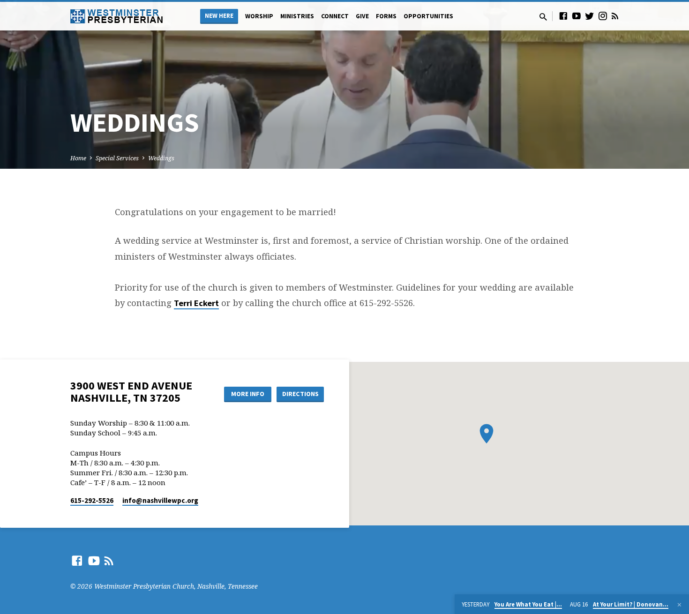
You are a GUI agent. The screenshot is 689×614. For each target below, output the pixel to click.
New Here (219, 16)
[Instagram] (603, 15)
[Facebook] (563, 15)
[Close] (679, 604)
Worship (259, 16)
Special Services (117, 158)
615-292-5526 (91, 500)
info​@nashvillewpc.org (160, 500)
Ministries (297, 16)
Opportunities (428, 16)
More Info (247, 393)
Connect (335, 16)
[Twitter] (589, 15)
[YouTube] (576, 15)
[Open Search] (543, 16)
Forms (386, 16)
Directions (300, 393)
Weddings (161, 158)
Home (78, 158)
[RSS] (615, 15)
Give (362, 16)
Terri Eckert (196, 303)
